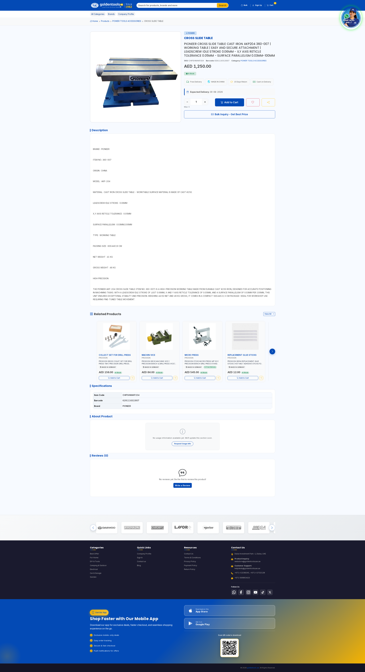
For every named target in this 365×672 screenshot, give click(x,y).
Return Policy (189, 569)
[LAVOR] (183, 527)
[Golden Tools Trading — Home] (111, 5)
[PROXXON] (132, 527)
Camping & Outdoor (98, 565)
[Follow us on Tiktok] (263, 592)
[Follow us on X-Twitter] (270, 592)
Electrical (94, 569)
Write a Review (182, 485)
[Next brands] (272, 527)
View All (268, 314)
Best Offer (94, 554)
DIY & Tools (95, 561)
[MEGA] (259, 527)
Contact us (141, 561)
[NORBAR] (208, 527)
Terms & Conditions (192, 558)
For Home (94, 558)
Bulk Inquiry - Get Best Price (231, 114)
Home (95, 21)
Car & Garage (95, 573)
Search (222, 5)
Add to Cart (231, 102)
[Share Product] (268, 102)
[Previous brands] (93, 527)
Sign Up (258, 5)
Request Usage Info (182, 444)
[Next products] (272, 351)
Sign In (140, 558)
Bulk (245, 5)
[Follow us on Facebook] (241, 592)
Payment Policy (190, 565)
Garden (93, 577)
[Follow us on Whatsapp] (234, 592)
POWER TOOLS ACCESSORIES (126, 21)
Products (105, 21)
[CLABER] (157, 527)
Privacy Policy (190, 561)
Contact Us (188, 554)
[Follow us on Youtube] (255, 592)
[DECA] (233, 527)
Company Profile (144, 554)
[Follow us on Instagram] (248, 592)
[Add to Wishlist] (253, 102)
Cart (272, 4)
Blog (139, 565)
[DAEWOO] (106, 527)
